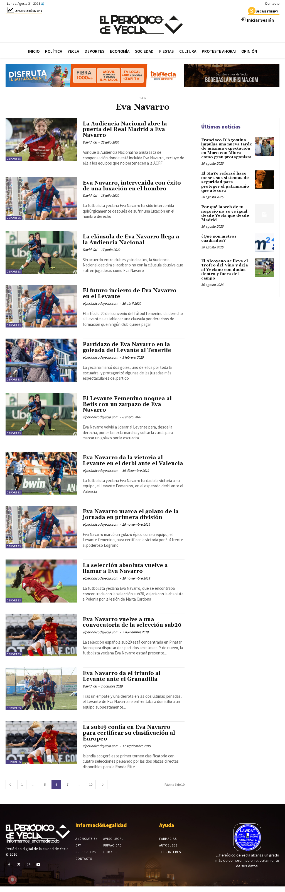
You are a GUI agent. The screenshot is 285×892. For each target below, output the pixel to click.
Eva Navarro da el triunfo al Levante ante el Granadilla (122, 676)
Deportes (14, 158)
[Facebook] (9, 864)
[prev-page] (10, 784)
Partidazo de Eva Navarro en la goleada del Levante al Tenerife (127, 347)
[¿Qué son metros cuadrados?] (264, 242)
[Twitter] (18, 864)
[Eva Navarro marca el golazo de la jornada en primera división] (41, 527)
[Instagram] (28, 864)
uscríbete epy (267, 11)
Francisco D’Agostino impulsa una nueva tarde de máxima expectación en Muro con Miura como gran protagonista (226, 149)
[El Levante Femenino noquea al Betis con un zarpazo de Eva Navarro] (41, 414)
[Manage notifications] (12, 879)
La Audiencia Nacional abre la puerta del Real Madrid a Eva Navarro (125, 129)
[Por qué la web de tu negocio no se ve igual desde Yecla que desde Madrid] (264, 213)
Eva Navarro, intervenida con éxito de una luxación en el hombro (132, 186)
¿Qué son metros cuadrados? (219, 238)
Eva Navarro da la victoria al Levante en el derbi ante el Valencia (133, 460)
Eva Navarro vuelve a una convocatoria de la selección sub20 (132, 622)
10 (90, 784)
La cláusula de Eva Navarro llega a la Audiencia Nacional (131, 239)
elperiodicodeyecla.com (100, 303)
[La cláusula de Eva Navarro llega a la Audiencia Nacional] (41, 252)
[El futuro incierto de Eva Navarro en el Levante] (41, 306)
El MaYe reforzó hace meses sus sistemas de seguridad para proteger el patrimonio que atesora (225, 182)
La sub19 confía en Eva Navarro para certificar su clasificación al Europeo (129, 733)
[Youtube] (38, 864)
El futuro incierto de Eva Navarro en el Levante (129, 293)
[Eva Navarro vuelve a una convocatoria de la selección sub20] (41, 635)
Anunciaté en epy (28, 10)
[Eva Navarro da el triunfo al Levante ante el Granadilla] (41, 688)
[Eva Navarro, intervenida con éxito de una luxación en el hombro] (41, 198)
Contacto (272, 3)
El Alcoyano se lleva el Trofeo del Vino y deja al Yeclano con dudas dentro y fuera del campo (224, 270)
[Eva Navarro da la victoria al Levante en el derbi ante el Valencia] (41, 473)
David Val (90, 142)
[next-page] (102, 784)
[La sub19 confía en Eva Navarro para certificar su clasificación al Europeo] (41, 742)
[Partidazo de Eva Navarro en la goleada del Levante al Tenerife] (41, 360)
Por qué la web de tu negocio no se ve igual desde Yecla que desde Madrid (225, 213)
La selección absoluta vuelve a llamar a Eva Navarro (125, 568)
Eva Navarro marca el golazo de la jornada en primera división (131, 514)
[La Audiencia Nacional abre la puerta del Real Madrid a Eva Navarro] (41, 139)
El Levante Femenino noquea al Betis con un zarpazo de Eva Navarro (127, 404)
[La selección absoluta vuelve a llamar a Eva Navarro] (41, 581)
